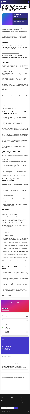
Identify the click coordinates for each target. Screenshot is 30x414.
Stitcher (26, 22)
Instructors (2, 402)
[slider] (17, 18)
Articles (2, 400)
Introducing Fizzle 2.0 (5, 362)
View (27, 316)
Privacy (22, 402)
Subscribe (16, 407)
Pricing (12, 397)
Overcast (17, 22)
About (21, 397)
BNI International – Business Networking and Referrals (10, 53)
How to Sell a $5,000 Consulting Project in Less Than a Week (12, 55)
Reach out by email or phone (7, 242)
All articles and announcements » (15, 370)
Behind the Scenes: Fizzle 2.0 (6, 384)
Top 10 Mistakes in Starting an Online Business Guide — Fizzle (12, 45)
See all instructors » (15, 334)
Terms (21, 400)
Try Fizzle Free (5, 308)
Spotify (15, 23)
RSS (17, 23)
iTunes (14, 22)
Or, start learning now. (5, 310)
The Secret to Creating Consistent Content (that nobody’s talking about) (12, 366)
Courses (2, 397)
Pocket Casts (22, 22)
